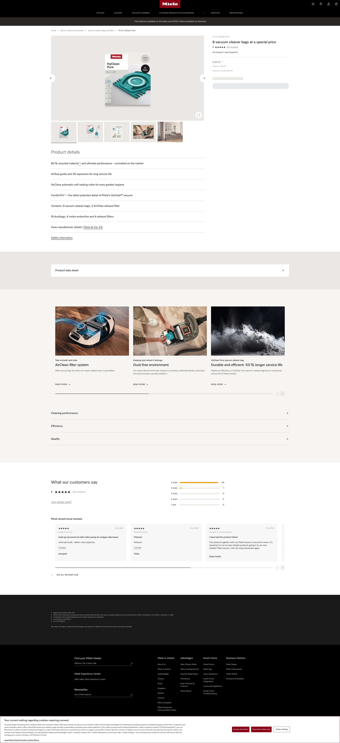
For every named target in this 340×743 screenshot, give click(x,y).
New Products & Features (187, 685)
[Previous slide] (51, 78)
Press (160, 684)
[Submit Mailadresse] (131, 695)
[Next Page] (282, 568)
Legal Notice (9, 740)
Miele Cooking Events (189, 669)
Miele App (207, 669)
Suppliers (161, 688)
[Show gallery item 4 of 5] (143, 132)
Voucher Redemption (189, 674)
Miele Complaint (164, 703)
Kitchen (100, 13)
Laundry (118, 13)
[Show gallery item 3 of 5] (117, 132)
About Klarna (185, 691)
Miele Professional (234, 669)
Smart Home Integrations (208, 680)
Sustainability (163, 674)
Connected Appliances (212, 686)
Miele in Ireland (164, 669)
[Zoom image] (199, 115)
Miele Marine (231, 674)
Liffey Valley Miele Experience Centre (89, 679)
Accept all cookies (240, 729)
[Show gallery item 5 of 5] (170, 132)
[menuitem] (102, 12)
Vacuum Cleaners (141, 13)
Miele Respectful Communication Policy (167, 709)
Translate (62, 548)
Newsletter (81, 689)
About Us (161, 664)
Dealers (161, 693)
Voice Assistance (210, 674)
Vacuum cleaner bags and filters (101, 30)
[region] (127, 78)
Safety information (62, 238)
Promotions (185, 679)
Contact (161, 698)
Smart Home (208, 664)
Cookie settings (281, 729)
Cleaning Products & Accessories (176, 13)
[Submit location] (131, 664)
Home (53, 30)
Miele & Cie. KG (93, 227)
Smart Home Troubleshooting (210, 692)
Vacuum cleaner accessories (72, 30)
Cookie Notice (33, 740)
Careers (161, 679)
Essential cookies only (261, 729)
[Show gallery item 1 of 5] (63, 132)
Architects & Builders (235, 679)
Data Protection (20, 740)
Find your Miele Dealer (87, 658)
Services (215, 13)
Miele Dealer (231, 664)
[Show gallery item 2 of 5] (90, 132)
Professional (236, 13)
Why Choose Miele (188, 664)
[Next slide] (204, 78)
